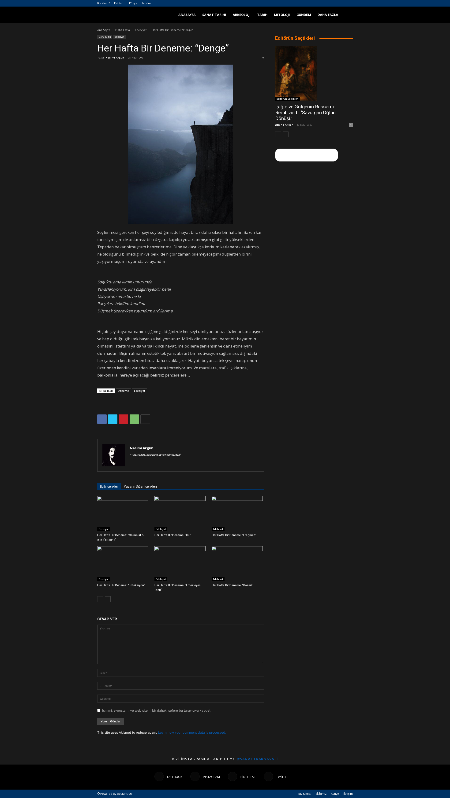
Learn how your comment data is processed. (192, 732)
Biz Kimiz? (103, 3)
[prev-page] (100, 599)
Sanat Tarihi (214, 14)
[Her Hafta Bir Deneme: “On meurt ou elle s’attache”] (123, 513)
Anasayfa (187, 14)
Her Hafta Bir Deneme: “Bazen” (232, 585)
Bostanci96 (124, 794)
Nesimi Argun (114, 57)
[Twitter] (349, 3)
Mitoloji (282, 14)
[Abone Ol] (306, 155)
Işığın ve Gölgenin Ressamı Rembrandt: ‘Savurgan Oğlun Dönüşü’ (305, 112)
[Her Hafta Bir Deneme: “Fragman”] (238, 513)
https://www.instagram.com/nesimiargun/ (155, 454)
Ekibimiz (119, 3)
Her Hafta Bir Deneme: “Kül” (172, 535)
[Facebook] (326, 3)
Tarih (262, 14)
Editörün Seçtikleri (287, 98)
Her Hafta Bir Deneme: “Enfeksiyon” (121, 585)
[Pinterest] (341, 3)
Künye (133, 3)
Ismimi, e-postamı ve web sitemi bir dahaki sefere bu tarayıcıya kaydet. (156, 710)
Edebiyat (140, 30)
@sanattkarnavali (257, 758)
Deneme (123, 390)
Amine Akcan (284, 124)
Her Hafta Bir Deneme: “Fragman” (234, 535)
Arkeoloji (242, 14)
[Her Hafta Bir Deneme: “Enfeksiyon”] (123, 563)
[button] (347, 15)
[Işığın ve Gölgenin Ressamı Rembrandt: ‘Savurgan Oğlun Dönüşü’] (314, 73)
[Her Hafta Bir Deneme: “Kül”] (180, 513)
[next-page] (108, 599)
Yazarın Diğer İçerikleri (140, 486)
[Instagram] (333, 3)
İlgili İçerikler (109, 486)
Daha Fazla (328, 14)
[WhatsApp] (134, 419)
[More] (145, 419)
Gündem (303, 14)
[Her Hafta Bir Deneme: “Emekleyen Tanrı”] (180, 563)
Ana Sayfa (103, 30)
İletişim (146, 3)
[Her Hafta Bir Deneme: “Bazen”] (238, 563)
